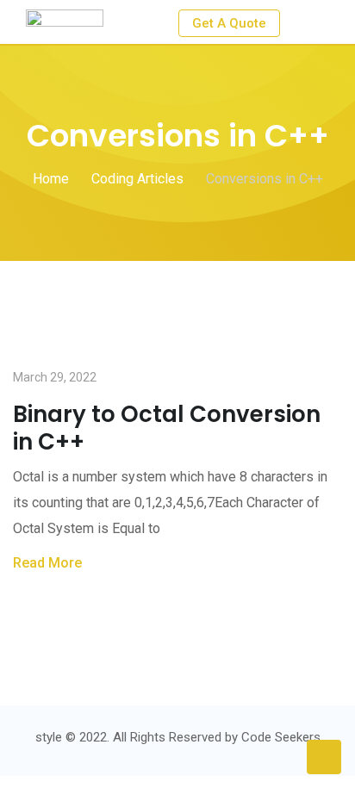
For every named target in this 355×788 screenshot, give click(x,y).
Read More (47, 563)
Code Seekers (281, 737)
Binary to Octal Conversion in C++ (167, 428)
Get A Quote (229, 23)
